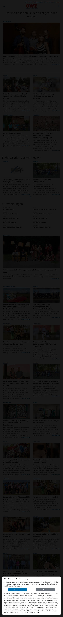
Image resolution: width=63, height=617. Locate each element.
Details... (45, 590)
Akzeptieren (17, 590)
